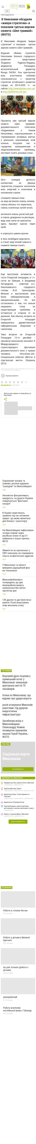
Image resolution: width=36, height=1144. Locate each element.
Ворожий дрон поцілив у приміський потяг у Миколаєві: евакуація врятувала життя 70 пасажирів (16, 682)
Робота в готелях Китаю (15, 910)
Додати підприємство (18, 821)
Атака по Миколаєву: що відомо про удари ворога (16, 697)
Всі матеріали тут (18, 769)
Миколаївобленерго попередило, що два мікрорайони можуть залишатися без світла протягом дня (13, 585)
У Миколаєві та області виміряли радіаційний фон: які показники (16, 568)
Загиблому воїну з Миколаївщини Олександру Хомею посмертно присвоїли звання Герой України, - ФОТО (15, 728)
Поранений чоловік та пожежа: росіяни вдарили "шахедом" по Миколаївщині (17, 483)
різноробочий (10, 997)
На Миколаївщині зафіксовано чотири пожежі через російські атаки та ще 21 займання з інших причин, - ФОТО (18, 536)
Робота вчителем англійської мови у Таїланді (17, 1009)
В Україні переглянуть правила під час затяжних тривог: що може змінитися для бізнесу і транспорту (16, 517)
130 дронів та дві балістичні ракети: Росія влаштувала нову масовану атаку (16, 602)
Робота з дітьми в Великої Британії (16, 939)
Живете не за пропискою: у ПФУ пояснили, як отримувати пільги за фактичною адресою (17, 553)
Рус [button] (7, 11)
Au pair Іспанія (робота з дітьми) (15, 968)
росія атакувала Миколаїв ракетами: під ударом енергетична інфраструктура (17, 709)
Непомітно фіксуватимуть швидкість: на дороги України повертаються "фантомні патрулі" (17, 499)
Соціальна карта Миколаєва (16, 756)
